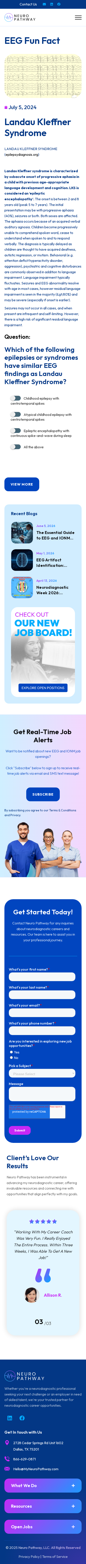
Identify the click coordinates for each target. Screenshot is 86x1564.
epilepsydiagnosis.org (22, 154)
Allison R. (53, 1295)
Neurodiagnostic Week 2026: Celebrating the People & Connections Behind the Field (55, 590)
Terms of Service (55, 1556)
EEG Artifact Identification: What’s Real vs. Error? (50, 562)
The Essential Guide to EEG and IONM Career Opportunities (55, 535)
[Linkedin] (52, 4)
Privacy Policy (29, 1556)
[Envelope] (44, 4)
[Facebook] (59, 4)
